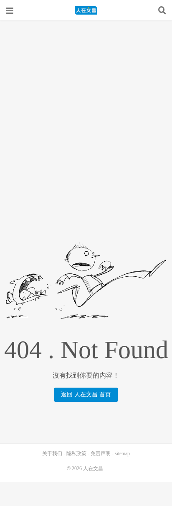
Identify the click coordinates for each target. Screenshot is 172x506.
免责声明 (101, 453)
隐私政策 (76, 453)
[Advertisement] (86, 110)
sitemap (122, 453)
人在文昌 (86, 10)
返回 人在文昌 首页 (86, 394)
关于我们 (52, 453)
